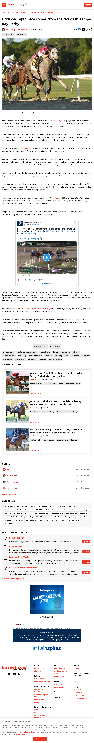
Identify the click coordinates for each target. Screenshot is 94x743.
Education (63, 510)
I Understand (40, 739)
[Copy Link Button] (87, 29)
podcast (49, 517)
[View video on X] (47, 257)
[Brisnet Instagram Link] (9, 674)
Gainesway (22, 356)
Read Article (35, 393)
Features (73, 510)
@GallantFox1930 (24, 30)
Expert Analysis (59, 668)
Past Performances (42, 686)
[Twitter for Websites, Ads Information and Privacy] (75, 275)
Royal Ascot (9, 520)
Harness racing (22, 513)
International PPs (40, 699)
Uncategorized (73, 520)
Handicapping (10, 513)
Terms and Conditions (26, 732)
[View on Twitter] (75, 223)
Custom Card (78, 693)
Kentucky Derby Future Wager (69, 384)
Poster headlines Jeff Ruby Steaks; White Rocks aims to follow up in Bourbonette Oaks (57, 431)
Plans (76, 681)
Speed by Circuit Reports (34, 520)
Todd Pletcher (45, 352)
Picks (56, 665)
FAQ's (36, 712)
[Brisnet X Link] (14, 674)
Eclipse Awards (51, 510)
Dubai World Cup (38, 510)
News (4, 12)
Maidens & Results (11, 517)
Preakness (59, 517)
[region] (47, 730)
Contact (37, 710)
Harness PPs (38, 702)
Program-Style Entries (42, 681)
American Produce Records (81, 674)
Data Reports (9, 510)
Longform (83, 513)
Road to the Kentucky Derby (27, 352)
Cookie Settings (24, 739)
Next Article (55, 346)
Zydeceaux (43, 359)
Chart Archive (79, 695)
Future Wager (84, 510)
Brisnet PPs (38, 689)
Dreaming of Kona (61, 356)
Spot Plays (50, 520)
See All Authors (9, 494)
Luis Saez (76, 352)
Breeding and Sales (49, 507)
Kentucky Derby (8, 34)
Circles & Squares (65, 507)
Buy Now (86, 542)
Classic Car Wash (55, 359)
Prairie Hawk (7, 359)
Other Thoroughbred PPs (42, 696)
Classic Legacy (20, 359)
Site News (19, 520)
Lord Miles (48, 356)
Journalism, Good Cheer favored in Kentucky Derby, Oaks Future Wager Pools (55, 374)
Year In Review (10, 524)
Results (57, 681)
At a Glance (9, 507)
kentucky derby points (61, 352)
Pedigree (24, 517)
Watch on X (70, 244)
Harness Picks (59, 677)
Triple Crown (60, 520)
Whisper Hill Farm (35, 356)
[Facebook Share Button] (79, 29)
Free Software (79, 690)
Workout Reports (60, 671)
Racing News (21, 34)
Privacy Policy (21, 734)
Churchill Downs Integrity (40, 716)
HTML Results (59, 684)
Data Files (58, 692)
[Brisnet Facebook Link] (19, 674)
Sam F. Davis (56, 198)
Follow (36, 225)
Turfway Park (35, 440)
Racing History (70, 517)
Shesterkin (86, 356)
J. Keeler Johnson (34, 379)
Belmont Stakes (21, 507)
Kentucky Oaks (50, 384)
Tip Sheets (58, 674)
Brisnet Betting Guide (14, 578)
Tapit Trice (75, 356)
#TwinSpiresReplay (30, 238)
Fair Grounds (35, 412)
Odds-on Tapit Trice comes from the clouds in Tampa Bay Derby (36, 12)
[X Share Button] (83, 29)
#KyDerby (50, 231)
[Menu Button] (4, 5)
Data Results (59, 687)
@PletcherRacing (28, 233)
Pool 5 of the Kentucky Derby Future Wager (35, 309)
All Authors (38, 671)
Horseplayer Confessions (40, 513)
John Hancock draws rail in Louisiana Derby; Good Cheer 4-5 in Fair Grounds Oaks (55, 403)
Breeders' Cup (35, 507)
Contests (77, 507)
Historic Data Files (81, 698)
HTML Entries (39, 679)
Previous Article (40, 346)
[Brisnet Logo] (17, 4)
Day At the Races (23, 510)
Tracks (57, 698)
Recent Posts (39, 668)
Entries (37, 676)
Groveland (32, 359)
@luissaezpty (67, 231)
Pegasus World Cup (37, 517)
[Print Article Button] (90, 29)
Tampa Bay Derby (59, 121)
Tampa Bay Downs (26, 148)
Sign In (88, 4)
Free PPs (37, 692)
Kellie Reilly (10, 29)
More (76, 687)
